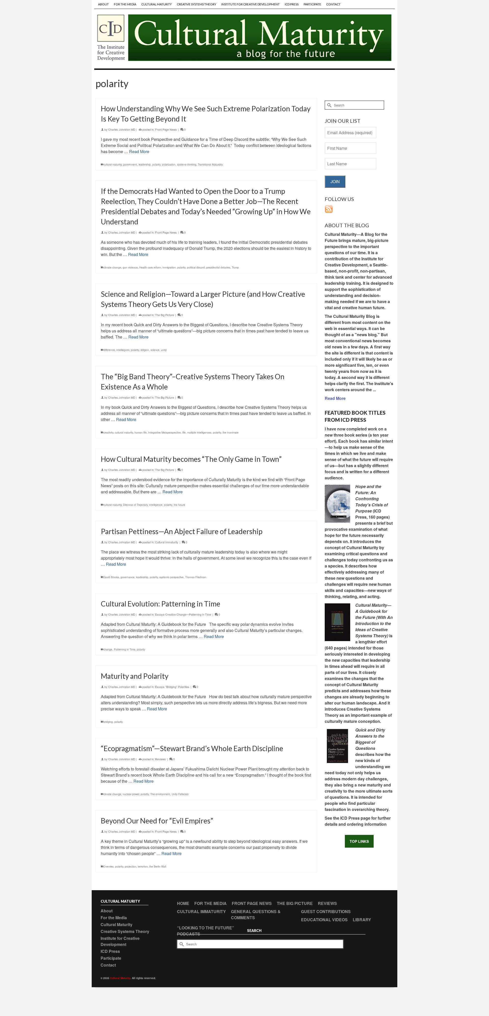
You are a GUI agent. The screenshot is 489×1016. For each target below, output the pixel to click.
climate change (112, 267)
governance (127, 577)
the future (179, 505)
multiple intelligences (199, 432)
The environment (160, 794)
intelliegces (122, 350)
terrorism (143, 866)
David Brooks (111, 577)
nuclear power (131, 794)
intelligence (155, 505)
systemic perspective (171, 577)
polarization (168, 164)
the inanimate (231, 432)
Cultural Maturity (120, 978)
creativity (108, 432)
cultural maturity (112, 164)
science (155, 350)
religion (145, 350)
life (184, 432)
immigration (169, 267)
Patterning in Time (124, 649)
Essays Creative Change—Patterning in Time (183, 614)
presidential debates (218, 267)
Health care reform (150, 267)
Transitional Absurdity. (210, 164)
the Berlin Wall (157, 866)
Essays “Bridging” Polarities (172, 687)
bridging (108, 722)
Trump (235, 267)
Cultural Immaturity (166, 542)
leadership (145, 164)
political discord (196, 267)
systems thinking (186, 164)
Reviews (160, 759)
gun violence (130, 267)
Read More (139, 151)
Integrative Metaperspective (164, 432)
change (107, 649)
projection (130, 866)
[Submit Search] (328, 105)
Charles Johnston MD (121, 129)
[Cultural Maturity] (244, 38)
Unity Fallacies (180, 794)
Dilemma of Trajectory (135, 505)
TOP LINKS (359, 841)
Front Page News (166, 129)
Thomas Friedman (195, 577)
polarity (156, 164)
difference (109, 350)
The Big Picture (164, 315)
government (130, 164)
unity (164, 350)
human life (140, 432)
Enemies (108, 866)
